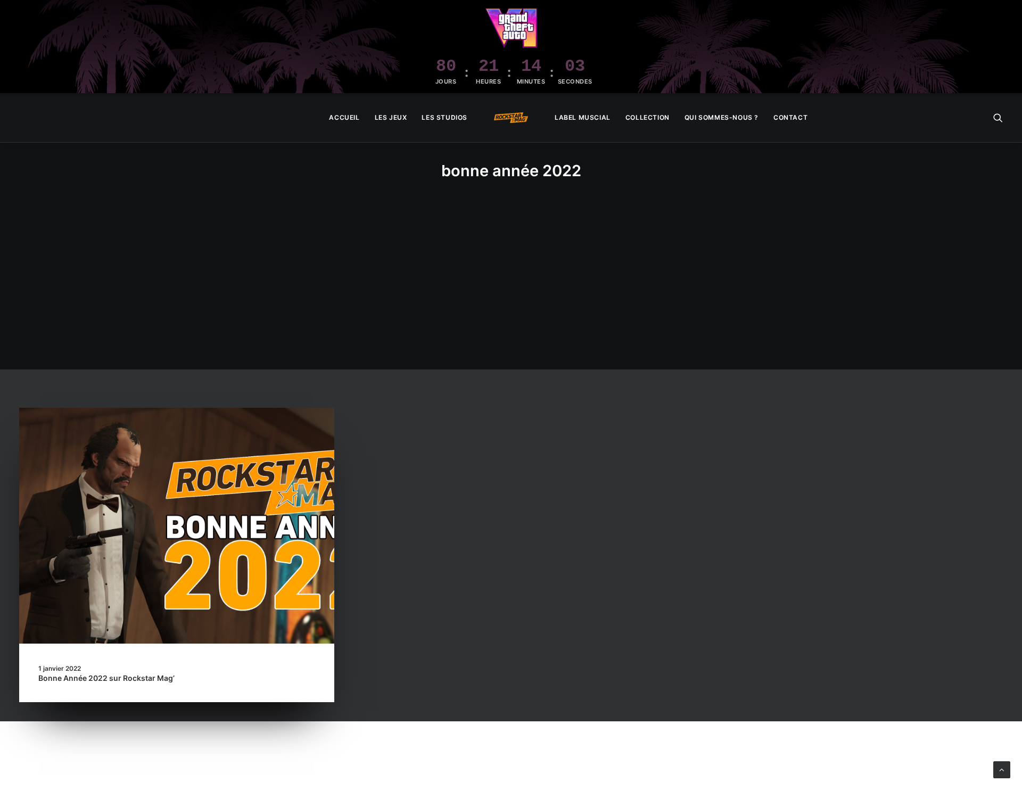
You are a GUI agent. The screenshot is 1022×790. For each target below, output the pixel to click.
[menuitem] (344, 117)
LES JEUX (391, 117)
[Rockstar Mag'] (511, 117)
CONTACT (790, 117)
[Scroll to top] (1001, 769)
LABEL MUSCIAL (583, 117)
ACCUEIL (344, 117)
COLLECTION (647, 117)
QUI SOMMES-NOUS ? (722, 117)
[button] (998, 117)
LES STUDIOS (444, 117)
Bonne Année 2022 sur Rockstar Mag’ (106, 677)
